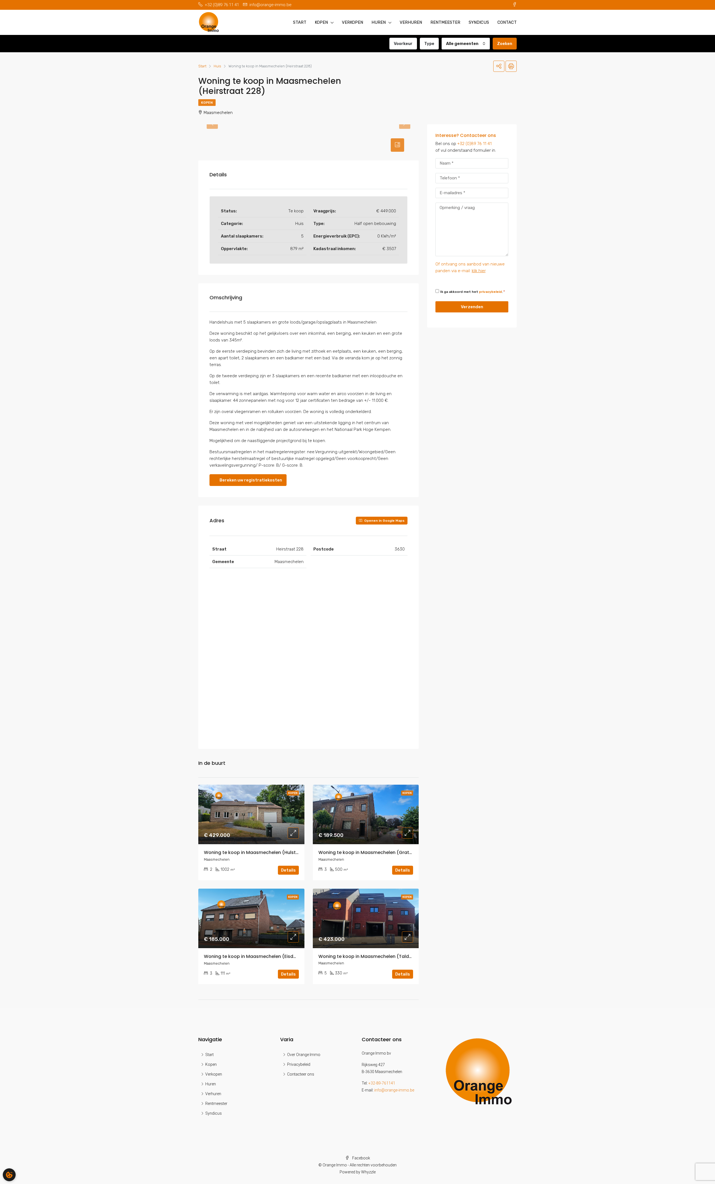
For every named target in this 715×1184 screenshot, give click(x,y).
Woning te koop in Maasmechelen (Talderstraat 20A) (379, 956)
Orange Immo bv (376, 1053)
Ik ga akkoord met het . (471, 292)
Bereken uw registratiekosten (250, 480)
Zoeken (504, 43)
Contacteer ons (300, 1074)
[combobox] (466, 43)
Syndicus (479, 22)
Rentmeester (445, 22)
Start (299, 22)
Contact (507, 22)
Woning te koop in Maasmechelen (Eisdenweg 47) (261, 956)
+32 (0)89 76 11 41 (474, 143)
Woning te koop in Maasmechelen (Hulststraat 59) (261, 852)
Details (288, 870)
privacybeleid (490, 292)
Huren (378, 22)
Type (429, 43)
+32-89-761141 (381, 1083)
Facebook (360, 1158)
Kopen (321, 22)
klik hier (478, 270)
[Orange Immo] (478, 1070)
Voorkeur (403, 43)
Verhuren (411, 22)
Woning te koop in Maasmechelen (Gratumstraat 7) (377, 852)
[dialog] (9, 1174)
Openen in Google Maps (383, 521)
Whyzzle (368, 1172)
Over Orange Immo (303, 1054)
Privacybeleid (298, 1064)
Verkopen (352, 22)
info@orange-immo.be (394, 1090)
